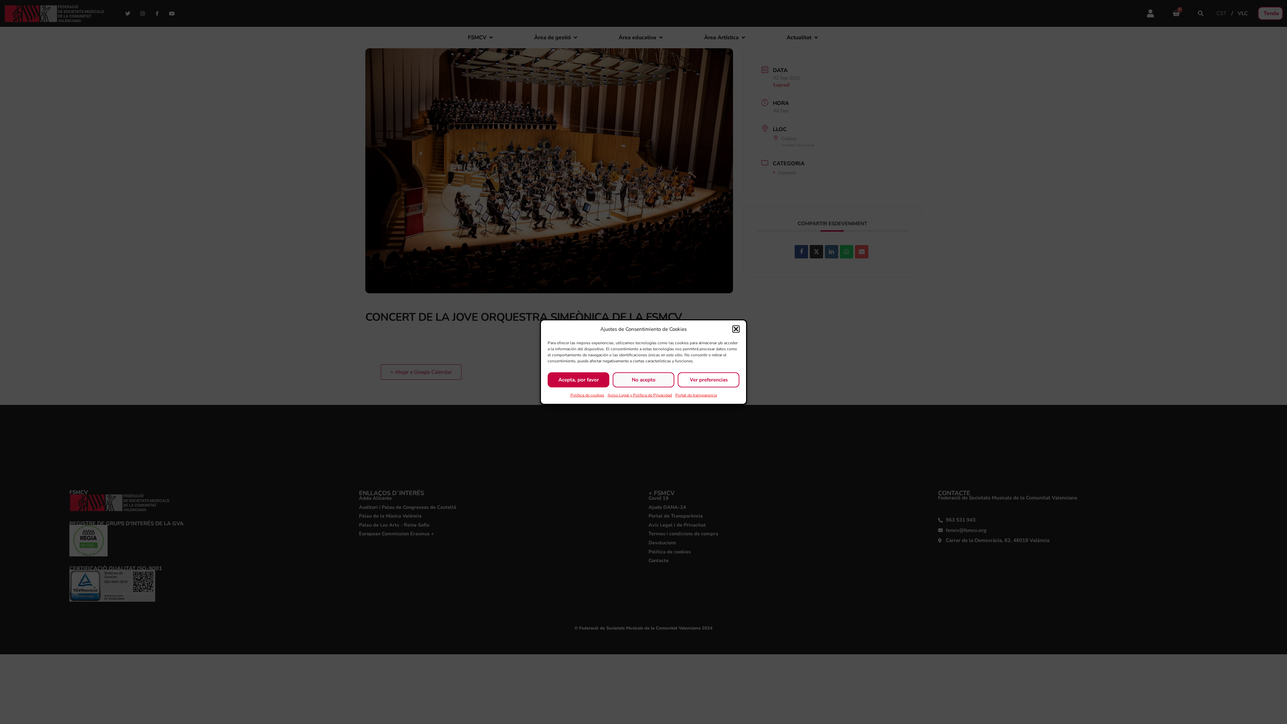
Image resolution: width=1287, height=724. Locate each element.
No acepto (644, 379)
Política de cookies (587, 395)
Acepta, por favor (578, 379)
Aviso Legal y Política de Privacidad (640, 395)
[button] (736, 329)
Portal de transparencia (696, 395)
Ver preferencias (709, 379)
